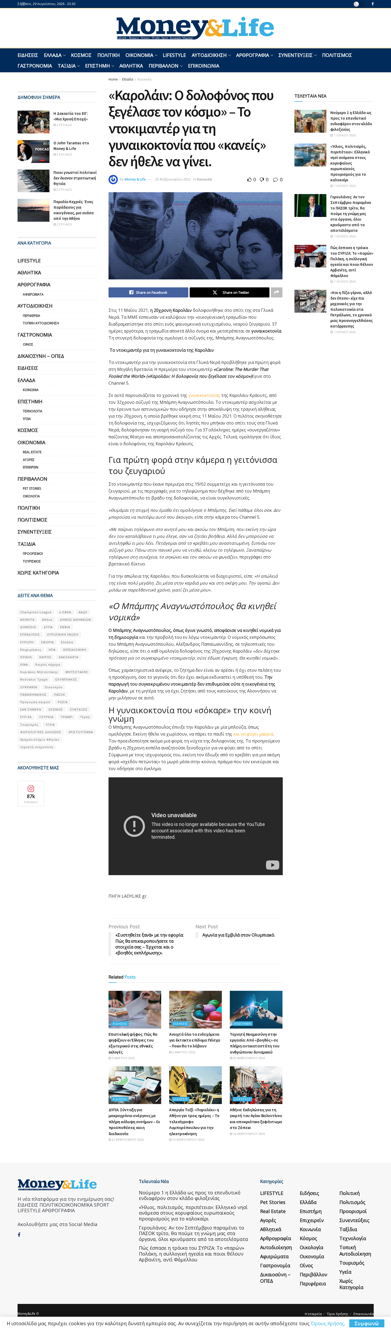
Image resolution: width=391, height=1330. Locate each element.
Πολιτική (108, 55)
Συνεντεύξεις (295, 55)
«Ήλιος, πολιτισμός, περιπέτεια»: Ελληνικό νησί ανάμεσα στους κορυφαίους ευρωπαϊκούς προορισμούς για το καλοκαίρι (350, 163)
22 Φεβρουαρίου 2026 (127, 1140)
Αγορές (29, 460)
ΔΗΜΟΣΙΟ (28, 627)
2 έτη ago (64, 125)
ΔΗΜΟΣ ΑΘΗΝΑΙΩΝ (75, 620)
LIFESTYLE (174, 55)
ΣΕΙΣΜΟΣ (56, 709)
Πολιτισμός (337, 55)
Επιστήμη (97, 65)
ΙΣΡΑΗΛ (26, 657)
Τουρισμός (32, 561)
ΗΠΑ (52, 650)
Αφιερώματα (33, 294)
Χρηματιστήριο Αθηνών (39, 739)
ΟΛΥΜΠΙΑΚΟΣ (66, 679)
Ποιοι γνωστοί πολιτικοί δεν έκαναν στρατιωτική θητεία (75, 178)
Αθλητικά (131, 65)
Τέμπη (85, 717)
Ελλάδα (52, 55)
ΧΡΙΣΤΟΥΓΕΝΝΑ (81, 732)
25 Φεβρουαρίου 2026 (248, 1058)
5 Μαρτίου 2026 (123, 1058)
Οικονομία (139, 55)
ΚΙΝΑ (24, 664)
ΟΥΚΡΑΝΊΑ (28, 687)
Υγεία (27, 419)
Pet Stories (32, 488)
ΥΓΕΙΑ (50, 725)
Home (113, 79)
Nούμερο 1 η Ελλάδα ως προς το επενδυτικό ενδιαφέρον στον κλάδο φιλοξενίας (189, 1195)
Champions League (36, 612)
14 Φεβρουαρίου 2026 (248, 1134)
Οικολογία (31, 496)
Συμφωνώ (367, 1323)
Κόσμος (81, 55)
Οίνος (28, 344)
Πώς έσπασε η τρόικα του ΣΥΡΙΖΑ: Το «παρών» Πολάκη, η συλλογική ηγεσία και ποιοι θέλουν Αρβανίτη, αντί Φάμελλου (191, 1253)
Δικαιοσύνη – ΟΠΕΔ (41, 356)
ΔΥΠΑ (48, 627)
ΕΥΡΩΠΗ (27, 642)
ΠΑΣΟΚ (59, 695)
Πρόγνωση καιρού (35, 702)
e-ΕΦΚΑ (65, 612)
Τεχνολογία (32, 411)
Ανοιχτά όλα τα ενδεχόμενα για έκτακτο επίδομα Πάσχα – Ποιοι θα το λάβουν (194, 1040)
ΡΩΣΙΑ (63, 702)
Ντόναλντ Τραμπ (34, 679)
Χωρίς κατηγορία (38, 572)
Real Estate (32, 452)
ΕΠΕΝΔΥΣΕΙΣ (30, 634)
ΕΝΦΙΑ (65, 627)
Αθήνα (47, 620)
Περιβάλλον (163, 65)
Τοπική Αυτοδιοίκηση (41, 323)
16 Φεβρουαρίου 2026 (188, 1140)
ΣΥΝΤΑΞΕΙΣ (79, 709)
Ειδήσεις (28, 55)
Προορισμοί (33, 553)
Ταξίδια (67, 65)
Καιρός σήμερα (47, 664)
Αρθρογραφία (252, 55)
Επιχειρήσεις (30, 650)
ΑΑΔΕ (83, 612)
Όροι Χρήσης (337, 1313)
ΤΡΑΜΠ (67, 717)
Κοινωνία (144, 79)
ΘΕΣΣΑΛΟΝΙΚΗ (74, 650)
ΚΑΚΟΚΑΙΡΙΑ (68, 657)
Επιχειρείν (30, 467)
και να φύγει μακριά (253, 734)
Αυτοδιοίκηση (209, 55)
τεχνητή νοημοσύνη (36, 747)
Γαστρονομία (35, 65)
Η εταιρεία (313, 1313)
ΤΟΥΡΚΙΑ (46, 717)
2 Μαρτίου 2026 (183, 1052)
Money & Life (135, 179)
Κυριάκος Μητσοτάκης (39, 672)
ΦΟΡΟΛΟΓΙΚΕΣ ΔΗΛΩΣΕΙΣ (40, 732)
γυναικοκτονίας (204, 395)
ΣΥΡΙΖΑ (26, 717)
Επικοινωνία (203, 65)
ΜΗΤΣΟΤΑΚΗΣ (76, 672)
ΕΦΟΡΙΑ (47, 642)
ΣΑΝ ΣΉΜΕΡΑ (30, 709)
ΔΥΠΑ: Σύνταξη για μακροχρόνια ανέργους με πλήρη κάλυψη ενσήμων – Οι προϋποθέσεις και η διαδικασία (134, 1121)
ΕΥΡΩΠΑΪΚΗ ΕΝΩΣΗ (62, 634)
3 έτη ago (64, 154)
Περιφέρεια (31, 315)
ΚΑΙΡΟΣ (45, 657)
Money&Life (26, 1313)
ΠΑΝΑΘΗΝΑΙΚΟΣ (33, 695)
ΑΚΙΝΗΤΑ (27, 620)
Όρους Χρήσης (327, 1323)
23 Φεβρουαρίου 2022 (173, 179)
